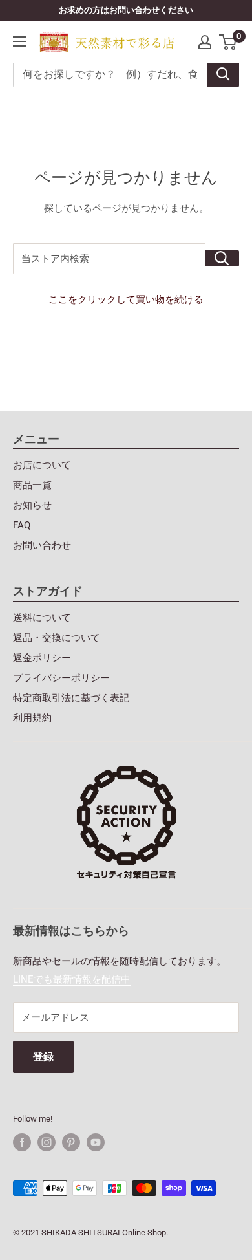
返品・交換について (56, 638)
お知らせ (32, 505)
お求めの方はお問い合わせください (126, 10)
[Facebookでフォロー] (22, 1142)
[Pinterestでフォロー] (71, 1142)
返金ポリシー (42, 658)
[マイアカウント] (204, 42)
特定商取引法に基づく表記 (71, 698)
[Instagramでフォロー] (46, 1142)
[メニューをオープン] (19, 41)
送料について (42, 618)
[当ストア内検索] (222, 258)
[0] (228, 42)
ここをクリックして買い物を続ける (126, 299)
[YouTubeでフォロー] (96, 1142)
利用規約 (32, 718)
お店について (42, 465)
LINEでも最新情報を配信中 (72, 979)
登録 (43, 1056)
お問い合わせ (42, 545)
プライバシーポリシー (61, 678)
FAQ (21, 525)
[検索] (223, 74)
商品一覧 (32, 485)
